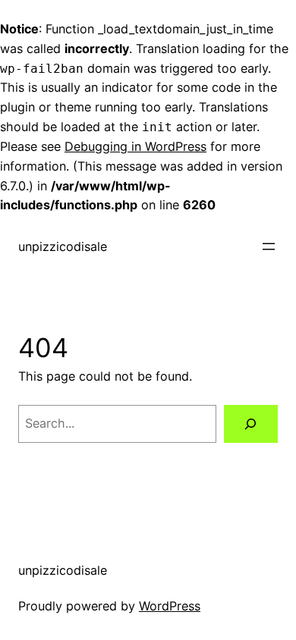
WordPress (169, 605)
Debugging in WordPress (135, 146)
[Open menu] (269, 246)
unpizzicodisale (62, 246)
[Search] (251, 424)
